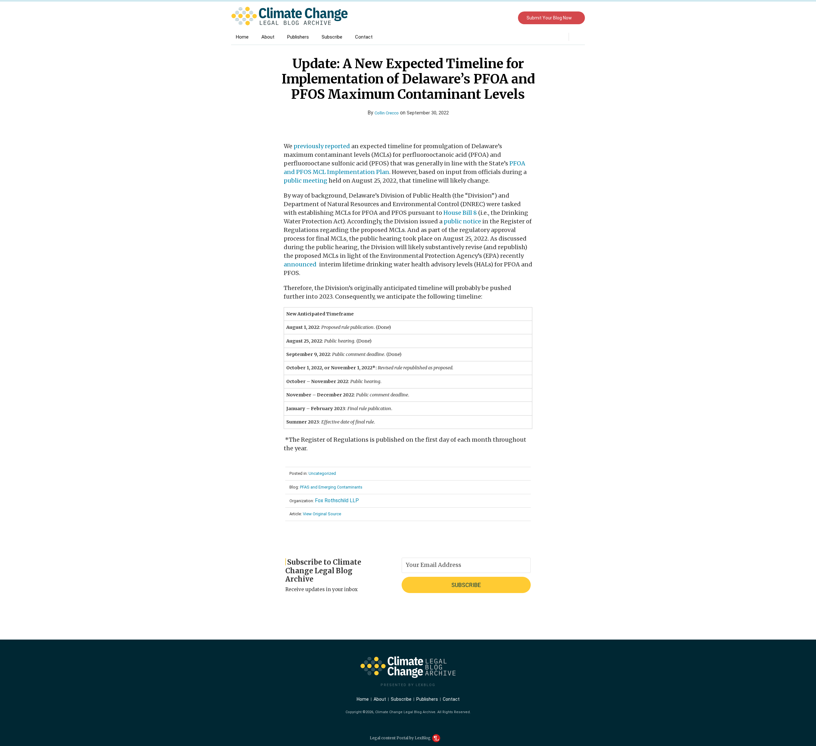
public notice (462, 221)
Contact (364, 37)
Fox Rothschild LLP (337, 500)
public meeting (305, 180)
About (267, 37)
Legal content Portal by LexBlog (401, 737)
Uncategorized (322, 473)
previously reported (322, 146)
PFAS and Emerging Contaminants (331, 487)
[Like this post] (413, 124)
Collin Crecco (387, 113)
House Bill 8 (460, 212)
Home (242, 37)
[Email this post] (394, 124)
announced (301, 264)
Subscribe (332, 37)
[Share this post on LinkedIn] (422, 124)
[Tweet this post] (403, 124)
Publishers (298, 37)
